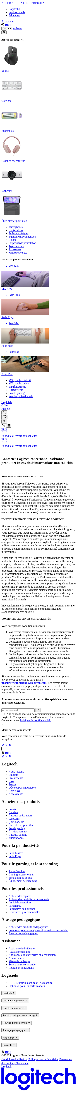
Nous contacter (17, 958)
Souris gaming (17, 828)
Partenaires (15, 905)
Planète (5, 408)
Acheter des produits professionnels (29, 899)
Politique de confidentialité (43, 1059)
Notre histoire (16, 771)
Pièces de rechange (19, 961)
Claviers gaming (18, 831)
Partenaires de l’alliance (22, 908)
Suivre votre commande (22, 964)
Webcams (14, 818)
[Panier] (3, 425)
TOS (4, 429)
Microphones (16, 837)
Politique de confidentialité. (35, 720)
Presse (12, 784)
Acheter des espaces (20, 896)
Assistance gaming (19, 951)
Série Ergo (15, 856)
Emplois (13, 774)
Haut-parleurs (16, 821)
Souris (12, 809)
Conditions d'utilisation (14, 1059)
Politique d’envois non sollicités (19, 435)
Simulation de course (20, 877)
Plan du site (21, 1063)
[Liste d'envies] (4, 417)
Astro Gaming (17, 871)
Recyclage (14, 790)
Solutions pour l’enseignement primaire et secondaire (38, 930)
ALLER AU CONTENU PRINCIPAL (23, 2)
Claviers (13, 812)
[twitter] (7, 745)
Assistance (7, 21)
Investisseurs (16, 777)
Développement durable (22, 787)
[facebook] (10, 745)
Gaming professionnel (21, 874)
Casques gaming (18, 834)
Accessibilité (16, 793)
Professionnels (17, 12)
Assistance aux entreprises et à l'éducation (32, 954)
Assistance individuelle (22, 948)
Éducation (14, 15)
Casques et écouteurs (20, 815)
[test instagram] (3, 745)
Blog (11, 781)
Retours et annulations (21, 967)
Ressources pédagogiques (23, 933)
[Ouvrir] (8, 426)
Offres (5, 405)
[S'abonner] (37, 710)
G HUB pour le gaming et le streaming (30, 982)
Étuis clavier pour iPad (21, 825)
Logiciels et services (20, 902)
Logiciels (6, 402)
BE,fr (8, 24)
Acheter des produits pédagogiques (28, 926)
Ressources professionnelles (24, 912)
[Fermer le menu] (4, 32)
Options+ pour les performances (27, 985)
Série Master (16, 853)
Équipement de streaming (23, 880)
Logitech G (15, 8)
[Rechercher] (4, 412)
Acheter (7, 28)
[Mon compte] (4, 421)
